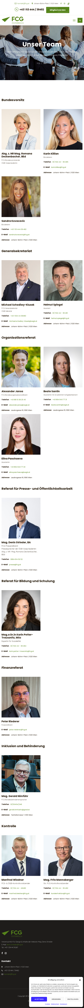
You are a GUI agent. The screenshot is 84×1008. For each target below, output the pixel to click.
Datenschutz (55, 1004)
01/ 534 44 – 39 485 (60, 162)
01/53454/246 (16, 804)
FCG (38, 63)
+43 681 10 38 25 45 (18, 399)
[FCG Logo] (13, 20)
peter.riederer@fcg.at (18, 729)
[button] (80, 980)
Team (45, 63)
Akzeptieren (39, 999)
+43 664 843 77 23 (17, 467)
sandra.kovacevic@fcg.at (19, 234)
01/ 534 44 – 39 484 (18, 646)
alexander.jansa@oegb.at (19, 405)
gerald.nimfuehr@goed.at (19, 809)
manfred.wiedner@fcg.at (19, 893)
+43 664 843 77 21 (59, 399)
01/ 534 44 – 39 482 (60, 888)
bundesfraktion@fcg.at (60, 893)
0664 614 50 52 (16, 559)
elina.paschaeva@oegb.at (19, 472)
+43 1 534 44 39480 (18, 316)
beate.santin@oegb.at (60, 405)
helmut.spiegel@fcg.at (60, 318)
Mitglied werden (58, 10)
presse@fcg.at (15, 564)
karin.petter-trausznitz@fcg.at (21, 651)
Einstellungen (73, 999)
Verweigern (56, 999)
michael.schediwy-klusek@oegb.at (23, 321)
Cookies (47, 1004)
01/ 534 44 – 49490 (18, 888)
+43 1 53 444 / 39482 (32, 9)
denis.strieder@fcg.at (15, 945)
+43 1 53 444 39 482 (18, 229)
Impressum (63, 1004)
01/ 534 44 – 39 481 (60, 313)
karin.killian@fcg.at (58, 167)
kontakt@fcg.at (23, 3)
